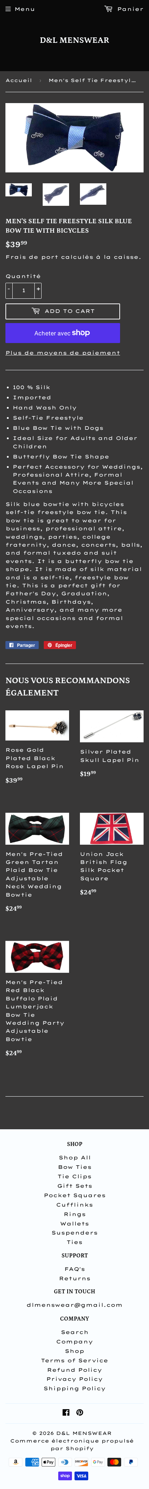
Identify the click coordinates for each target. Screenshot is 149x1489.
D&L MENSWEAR (74, 40)
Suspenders (74, 1232)
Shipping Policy (74, 1388)
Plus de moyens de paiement (62, 353)
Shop (74, 1351)
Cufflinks (74, 1205)
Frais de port (31, 257)
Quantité (23, 276)
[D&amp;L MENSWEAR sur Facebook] (66, 1413)
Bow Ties (74, 1167)
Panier (129, 9)
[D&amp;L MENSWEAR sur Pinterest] (80, 1413)
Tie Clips (74, 1176)
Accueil (18, 80)
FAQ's (74, 1269)
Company (74, 1341)
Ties (74, 1242)
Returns (74, 1278)
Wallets (74, 1223)
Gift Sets (74, 1186)
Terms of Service (74, 1360)
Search (75, 1332)
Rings (75, 1214)
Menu (24, 9)
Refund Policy (74, 1370)
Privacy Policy (74, 1379)
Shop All (75, 1157)
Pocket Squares (75, 1195)
